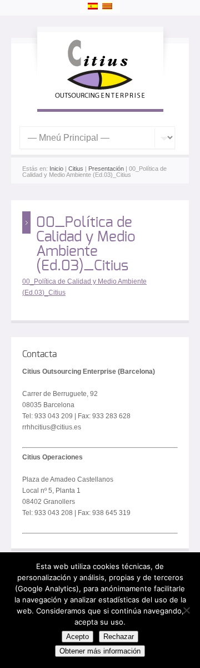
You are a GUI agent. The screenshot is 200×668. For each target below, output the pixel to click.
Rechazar (118, 636)
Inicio (56, 168)
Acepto (77, 636)
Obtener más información (100, 651)
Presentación (106, 168)
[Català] (107, 6)
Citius (75, 168)
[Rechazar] (186, 610)
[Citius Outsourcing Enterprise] (100, 98)
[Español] (93, 6)
